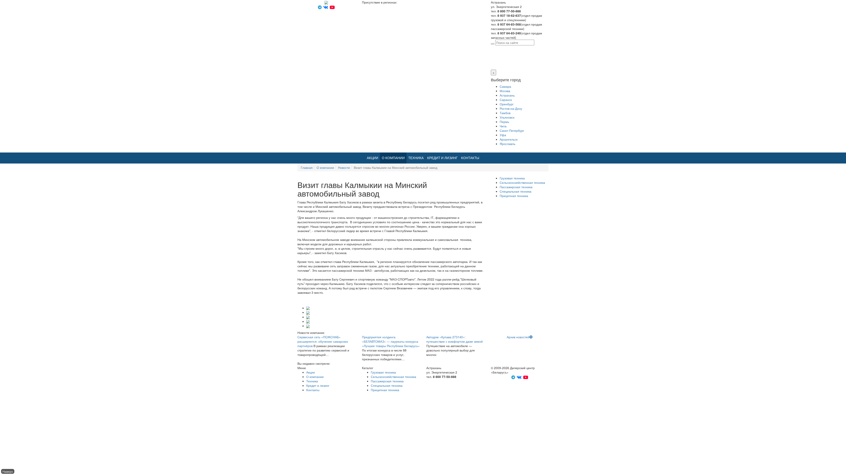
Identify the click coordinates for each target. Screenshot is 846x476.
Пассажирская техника (516, 187)
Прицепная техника (514, 195)
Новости (344, 167)
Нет (498, 61)
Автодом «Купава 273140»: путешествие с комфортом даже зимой (454, 339)
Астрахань (523, 47)
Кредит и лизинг (442, 158)
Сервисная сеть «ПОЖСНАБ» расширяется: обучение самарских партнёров (322, 341)
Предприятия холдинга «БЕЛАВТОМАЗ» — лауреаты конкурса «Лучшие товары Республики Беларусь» (391, 341)
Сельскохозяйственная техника (522, 182)
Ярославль (507, 143)
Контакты (470, 158)
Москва (505, 91)
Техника (416, 158)
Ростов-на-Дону (511, 108)
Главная (307, 167)
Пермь (504, 121)
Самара (505, 86)
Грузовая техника (512, 178)
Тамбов (505, 113)
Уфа (503, 135)
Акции (372, 158)
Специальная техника (515, 191)
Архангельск (509, 139)
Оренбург (507, 104)
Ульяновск (507, 117)
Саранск (506, 99)
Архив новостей (518, 337)
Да (493, 61)
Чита (503, 126)
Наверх (7, 471)
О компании (393, 158)
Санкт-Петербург (512, 130)
